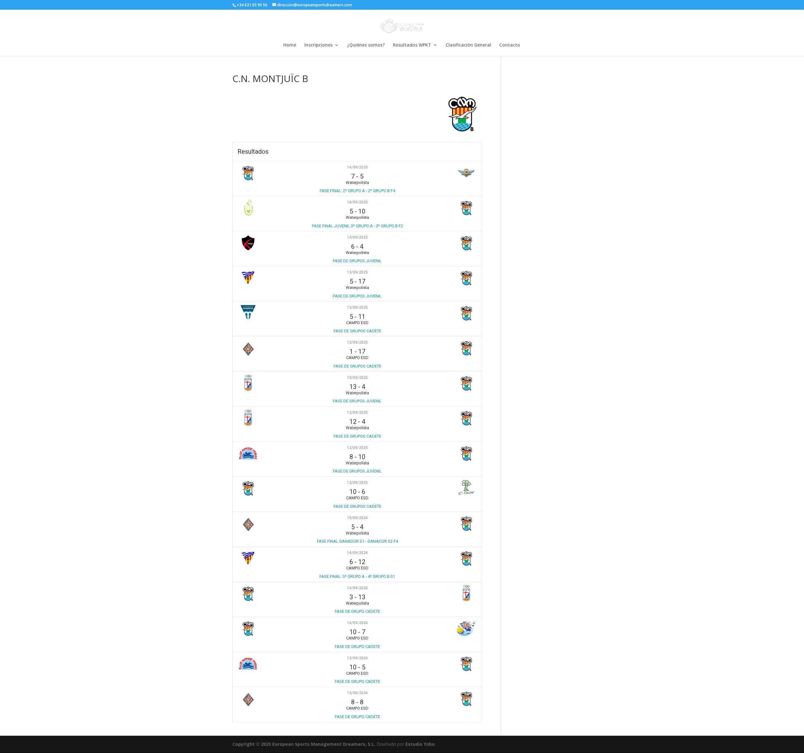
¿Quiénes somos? (366, 45)
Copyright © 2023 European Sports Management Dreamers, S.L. (303, 744)
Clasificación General (468, 45)
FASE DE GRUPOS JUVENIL (357, 260)
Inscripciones (318, 45)
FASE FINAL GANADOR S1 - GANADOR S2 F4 (357, 541)
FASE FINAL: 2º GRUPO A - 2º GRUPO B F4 (357, 190)
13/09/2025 (357, 237)
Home (289, 45)
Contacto (509, 45)
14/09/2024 (357, 553)
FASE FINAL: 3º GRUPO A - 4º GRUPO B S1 (357, 576)
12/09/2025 (357, 412)
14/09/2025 (357, 167)
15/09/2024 (357, 518)
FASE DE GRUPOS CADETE (357, 331)
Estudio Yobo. (420, 744)
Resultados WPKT (412, 45)
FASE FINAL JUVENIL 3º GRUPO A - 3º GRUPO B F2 (357, 226)
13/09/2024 (357, 658)
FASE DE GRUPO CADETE (357, 611)
